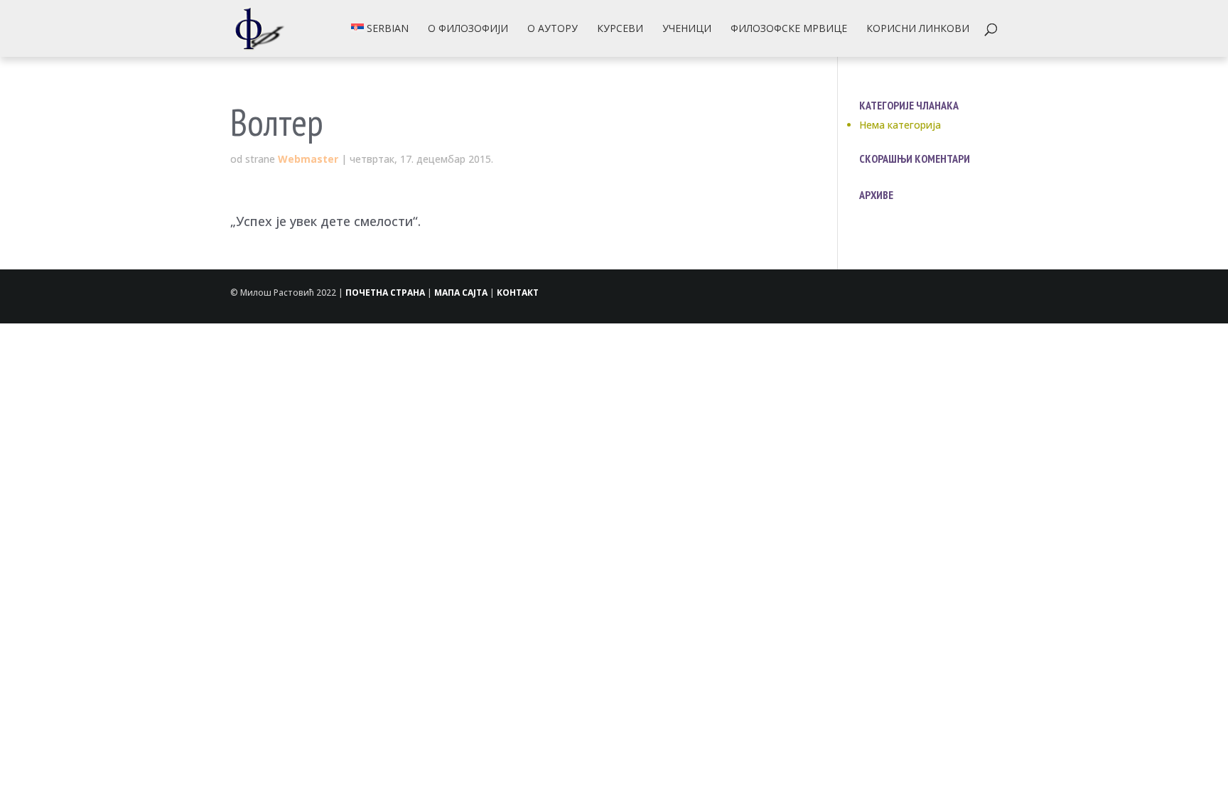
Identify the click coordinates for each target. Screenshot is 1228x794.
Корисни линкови (917, 29)
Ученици (686, 29)
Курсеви (620, 29)
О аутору (552, 29)
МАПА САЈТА (461, 292)
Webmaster (308, 159)
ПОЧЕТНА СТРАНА (385, 292)
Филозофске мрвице (789, 29)
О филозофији (468, 29)
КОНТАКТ (518, 292)
